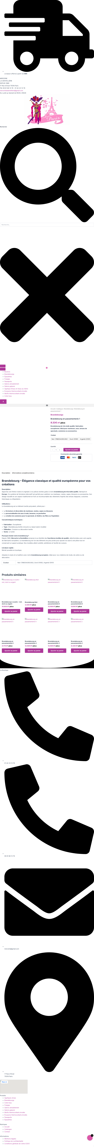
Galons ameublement (11, 384)
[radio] (59, 439)
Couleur (53, 435)
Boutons (7, 372)
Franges (7, 379)
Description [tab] (6, 473)
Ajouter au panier (71, 450)
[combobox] (47, 225)
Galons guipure (9, 386)
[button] (47, 405)
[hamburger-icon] (3, 369)
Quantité (53, 446)
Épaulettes (8, 376)
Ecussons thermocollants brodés (15, 391)
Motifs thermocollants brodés (14, 393)
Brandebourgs (9, 374)
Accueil (53, 409)
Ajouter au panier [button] (34, 610)
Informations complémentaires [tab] (23, 473)
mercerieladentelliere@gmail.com (11, 90)
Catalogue (59, 409)
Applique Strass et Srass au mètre (16, 389)
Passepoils (8, 381)
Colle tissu (8, 396)
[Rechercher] (3, 366)
